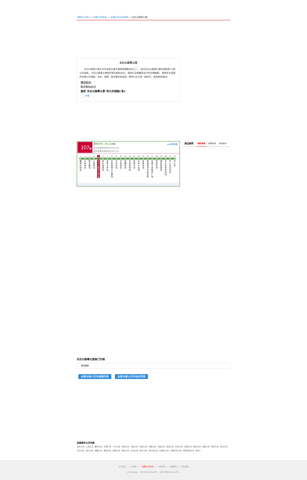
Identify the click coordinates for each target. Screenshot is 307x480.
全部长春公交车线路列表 (95, 376)
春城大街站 (81, 163)
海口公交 (89, 451)
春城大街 (98, 144)
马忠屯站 (116, 162)
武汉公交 (224, 447)
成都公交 (98, 451)
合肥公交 (188, 447)
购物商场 (212, 143)
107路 (86, 96)
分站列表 (161, 467)
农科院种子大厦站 (112, 166)
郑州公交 (215, 447)
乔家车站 (157, 162)
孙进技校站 (130, 163)
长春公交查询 (99, 17)
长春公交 (152, 447)
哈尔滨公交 (153, 451)
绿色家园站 (161, 163)
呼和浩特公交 (188, 451)
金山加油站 (103, 163)
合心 (107, 144)
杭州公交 (179, 447)
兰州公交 (134, 451)
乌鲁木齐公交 (176, 451)
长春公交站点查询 (119, 17)
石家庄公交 (164, 451)
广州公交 (116, 447)
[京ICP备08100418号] (169, 472)
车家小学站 (107, 163)
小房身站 (85, 162)
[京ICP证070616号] (148, 472)
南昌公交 (206, 447)
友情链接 (173, 467)
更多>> (199, 451)
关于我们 (122, 467)
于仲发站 (121, 162)
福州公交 (197, 447)
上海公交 (89, 447)
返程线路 (173, 144)
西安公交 (125, 451)
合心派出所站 (170, 164)
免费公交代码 (148, 467)
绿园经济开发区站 (148, 166)
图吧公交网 (83, 17)
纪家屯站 (134, 162)
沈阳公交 (143, 447)
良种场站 (143, 162)
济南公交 (161, 447)
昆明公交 (116, 451)
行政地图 (185, 467)
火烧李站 (94, 162)
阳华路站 (90, 162)
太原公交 (134, 447)
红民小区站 (139, 163)
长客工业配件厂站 (152, 166)
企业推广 (134, 467)
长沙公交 (80, 451)
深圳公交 (125, 447)
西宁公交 (143, 451)
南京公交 (170, 447)
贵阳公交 (107, 451)
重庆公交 (98, 447)
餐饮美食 (201, 143)
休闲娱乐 (223, 143)
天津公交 (107, 447)
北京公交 (80, 447)
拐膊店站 (125, 162)
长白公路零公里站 (98, 166)
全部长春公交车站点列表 (131, 376)
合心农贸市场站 (166, 165)
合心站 (175, 161)
